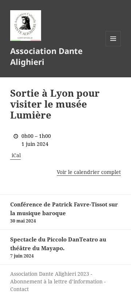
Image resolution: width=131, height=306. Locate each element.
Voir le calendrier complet (89, 172)
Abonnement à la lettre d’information (56, 281)
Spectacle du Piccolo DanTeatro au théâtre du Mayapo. (58, 247)
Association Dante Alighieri (46, 56)
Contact (19, 289)
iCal (16, 155)
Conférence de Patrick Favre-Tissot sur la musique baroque (64, 212)
